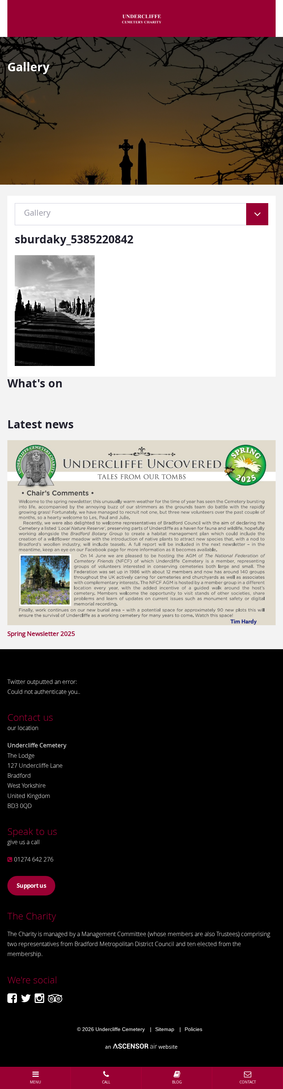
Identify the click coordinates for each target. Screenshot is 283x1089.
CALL (106, 1082)
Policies (193, 1029)
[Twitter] (26, 998)
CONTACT (248, 1082)
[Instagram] (39, 998)
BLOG (177, 1082)
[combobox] (141, 218)
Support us (31, 885)
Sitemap (164, 1029)
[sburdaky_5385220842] (55, 363)
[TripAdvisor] (55, 998)
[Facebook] (12, 998)
